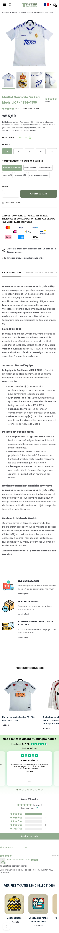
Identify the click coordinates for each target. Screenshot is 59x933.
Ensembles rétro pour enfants (38, 919)
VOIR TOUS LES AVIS (31, 109)
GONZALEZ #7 (30, 168)
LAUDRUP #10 (20, 175)
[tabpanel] (29, 42)
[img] (5, 855)
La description (11, 272)
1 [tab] (22, 65)
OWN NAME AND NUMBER (39, 175)
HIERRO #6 (7, 175)
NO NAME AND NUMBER (12, 168)
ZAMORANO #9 (45, 168)
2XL (52, 151)
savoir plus (23, 594)
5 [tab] (36, 65)
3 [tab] (29, 65)
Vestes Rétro (14, 917)
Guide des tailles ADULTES (42, 272)
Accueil (5, 12)
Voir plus (29, 772)
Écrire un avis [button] (29, 836)
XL (41, 151)
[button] (47, 5)
